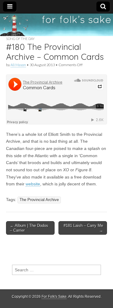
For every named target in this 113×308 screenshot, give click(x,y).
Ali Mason (18, 65)
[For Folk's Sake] (56, 25)
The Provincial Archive (39, 200)
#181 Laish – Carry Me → (83, 228)
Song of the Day (20, 39)
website (33, 183)
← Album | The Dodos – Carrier (29, 228)
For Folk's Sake (54, 296)
